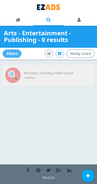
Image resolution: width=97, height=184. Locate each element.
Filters (12, 53)
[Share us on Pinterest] (38, 170)
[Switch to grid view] (60, 53)
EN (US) (48, 177)
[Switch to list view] (49, 53)
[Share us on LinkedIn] (69, 170)
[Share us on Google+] (58, 170)
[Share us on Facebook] (27, 170)
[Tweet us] (48, 170)
